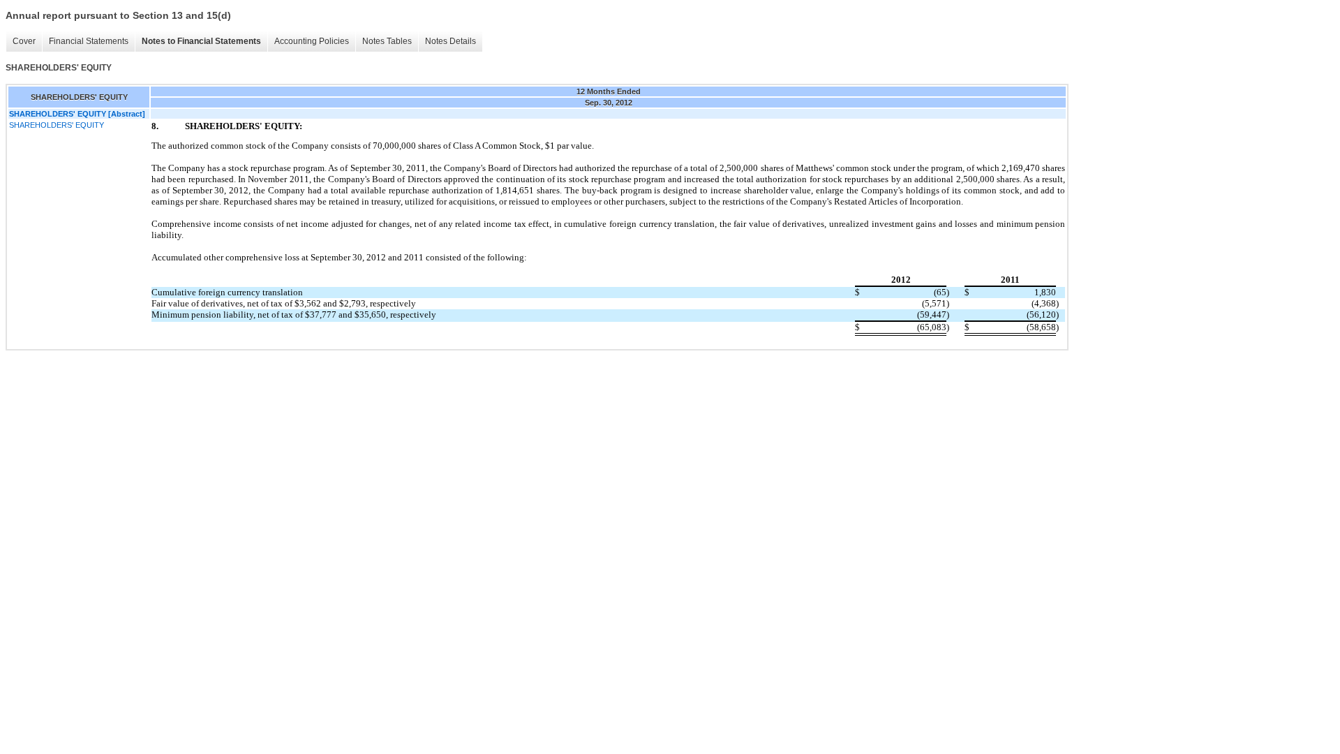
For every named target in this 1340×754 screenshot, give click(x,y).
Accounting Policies (311, 41)
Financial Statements (88, 41)
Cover (24, 41)
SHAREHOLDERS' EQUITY (56, 125)
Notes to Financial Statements (201, 41)
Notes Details (450, 41)
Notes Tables (387, 41)
